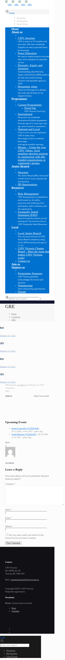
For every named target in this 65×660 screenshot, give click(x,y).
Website (8, 526)
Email (8, 518)
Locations (16, 317)
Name (8, 509)
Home (14, 314)
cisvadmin (21, 385)
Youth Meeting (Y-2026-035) (24, 434)
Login (12, 13)
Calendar (15, 611)
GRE (14, 320)
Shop (14, 608)
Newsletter (21, 18)
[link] (40, 299)
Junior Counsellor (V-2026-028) (25, 428)
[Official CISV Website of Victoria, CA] (18, 4)
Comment (10, 484)
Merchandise (22, 21)
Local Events (22, 24)
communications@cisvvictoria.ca (24, 579)
